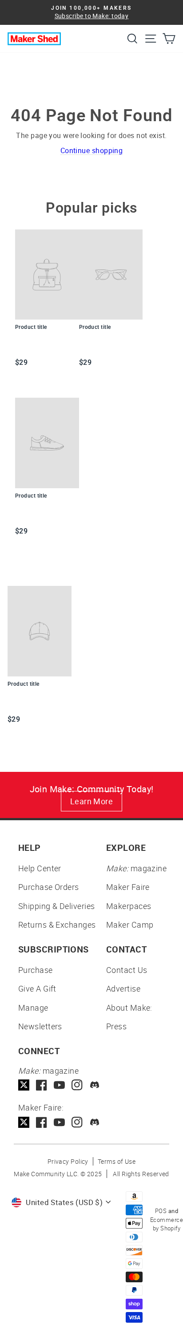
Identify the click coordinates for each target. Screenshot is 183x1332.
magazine (136, 868)
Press (116, 1026)
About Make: (129, 1007)
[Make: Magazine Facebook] (41, 1085)
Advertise (123, 988)
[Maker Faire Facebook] (41, 1122)
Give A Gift (37, 988)
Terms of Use (116, 1161)
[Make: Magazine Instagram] (77, 1085)
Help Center (39, 868)
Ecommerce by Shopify (166, 1224)
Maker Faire (128, 886)
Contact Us (126, 969)
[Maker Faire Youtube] (59, 1122)
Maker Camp (130, 924)
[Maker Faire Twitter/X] (23, 1122)
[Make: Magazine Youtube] (59, 1085)
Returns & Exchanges (57, 924)
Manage (33, 1007)
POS (161, 1211)
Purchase (35, 969)
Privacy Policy (68, 1161)
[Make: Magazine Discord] (94, 1085)
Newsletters (40, 1026)
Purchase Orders (48, 886)
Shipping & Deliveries (56, 906)
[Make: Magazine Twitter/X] (23, 1085)
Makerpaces (128, 906)
